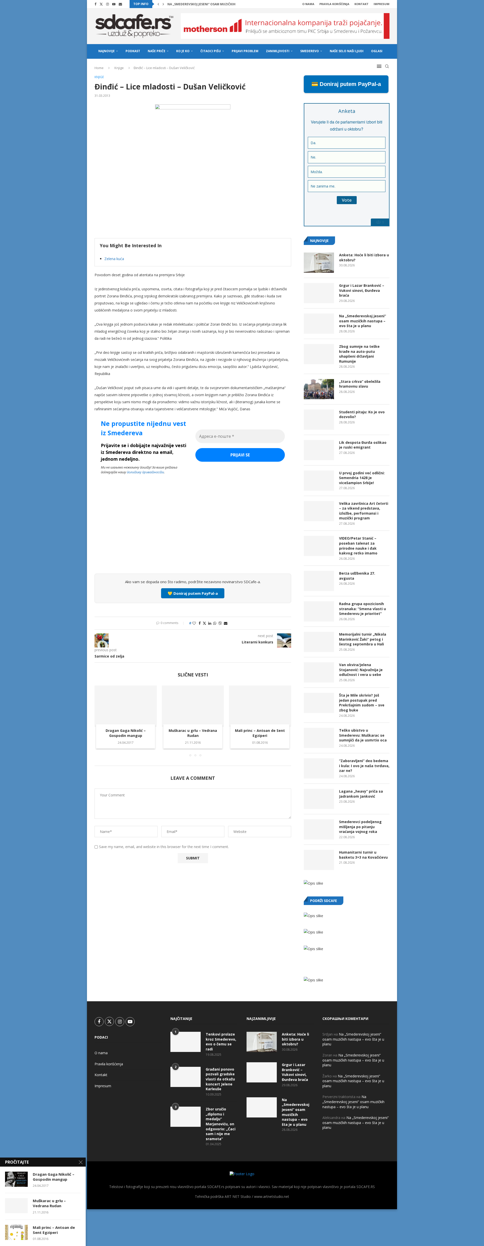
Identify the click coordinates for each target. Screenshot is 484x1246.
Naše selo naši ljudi (347, 51)
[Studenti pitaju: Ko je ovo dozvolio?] (319, 420)
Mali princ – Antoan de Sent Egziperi (260, 733)
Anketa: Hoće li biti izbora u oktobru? (364, 257)
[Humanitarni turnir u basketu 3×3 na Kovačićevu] (319, 860)
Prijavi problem (245, 51)
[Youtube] (113, 4)
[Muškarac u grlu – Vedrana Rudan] (193, 706)
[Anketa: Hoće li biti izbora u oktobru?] (319, 263)
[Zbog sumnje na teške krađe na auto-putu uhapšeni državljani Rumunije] (319, 354)
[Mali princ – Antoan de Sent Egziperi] (260, 706)
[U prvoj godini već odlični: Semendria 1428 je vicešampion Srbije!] (319, 481)
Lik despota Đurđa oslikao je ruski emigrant (362, 445)
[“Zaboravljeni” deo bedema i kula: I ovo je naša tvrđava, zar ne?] (319, 768)
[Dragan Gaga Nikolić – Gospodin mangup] (126, 706)
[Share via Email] (225, 623)
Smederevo (309, 51)
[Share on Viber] (220, 623)
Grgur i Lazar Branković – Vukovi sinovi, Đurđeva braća (361, 290)
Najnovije (106, 51)
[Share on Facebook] (200, 623)
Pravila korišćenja (334, 4)
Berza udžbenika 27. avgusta (357, 576)
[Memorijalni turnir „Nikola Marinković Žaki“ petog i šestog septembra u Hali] (319, 642)
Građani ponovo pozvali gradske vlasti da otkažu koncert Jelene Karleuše (220, 1079)
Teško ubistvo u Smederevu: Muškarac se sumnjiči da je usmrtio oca (363, 735)
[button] (158, 4)
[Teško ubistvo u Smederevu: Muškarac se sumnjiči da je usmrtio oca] (319, 738)
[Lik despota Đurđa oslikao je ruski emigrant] (319, 450)
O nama (308, 4)
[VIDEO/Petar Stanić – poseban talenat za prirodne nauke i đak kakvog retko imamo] (319, 546)
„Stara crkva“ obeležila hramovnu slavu (359, 384)
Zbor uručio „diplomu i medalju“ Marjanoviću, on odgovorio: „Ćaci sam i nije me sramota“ (220, 1124)
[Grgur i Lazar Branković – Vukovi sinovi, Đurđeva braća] (319, 293)
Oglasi (376, 51)
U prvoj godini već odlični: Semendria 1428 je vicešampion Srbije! (362, 478)
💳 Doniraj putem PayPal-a (346, 84)
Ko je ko (183, 51)
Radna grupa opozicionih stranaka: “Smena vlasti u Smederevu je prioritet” (362, 608)
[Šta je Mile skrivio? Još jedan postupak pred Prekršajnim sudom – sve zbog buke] (319, 703)
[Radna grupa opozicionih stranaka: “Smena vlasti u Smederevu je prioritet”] (319, 611)
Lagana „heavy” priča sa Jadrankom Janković (361, 794)
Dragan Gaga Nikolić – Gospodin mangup (126, 733)
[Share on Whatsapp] (214, 623)
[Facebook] (95, 4)
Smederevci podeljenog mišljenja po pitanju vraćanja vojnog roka (360, 826)
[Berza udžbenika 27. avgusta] (319, 581)
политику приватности (145, 472)
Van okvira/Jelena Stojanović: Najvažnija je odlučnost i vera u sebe (361, 669)
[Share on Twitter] (204, 623)
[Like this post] (194, 623)
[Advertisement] (193, 532)
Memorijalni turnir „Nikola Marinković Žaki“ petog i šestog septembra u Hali (362, 639)
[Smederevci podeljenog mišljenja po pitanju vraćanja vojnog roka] (319, 829)
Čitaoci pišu (210, 51)
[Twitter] (101, 4)
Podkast (133, 51)
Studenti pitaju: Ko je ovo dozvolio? (362, 414)
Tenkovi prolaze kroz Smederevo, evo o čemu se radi (221, 1041)
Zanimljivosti (277, 51)
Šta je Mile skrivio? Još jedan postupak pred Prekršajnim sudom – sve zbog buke (361, 702)
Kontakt (361, 4)
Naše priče (156, 51)
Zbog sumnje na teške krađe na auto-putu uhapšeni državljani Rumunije (359, 354)
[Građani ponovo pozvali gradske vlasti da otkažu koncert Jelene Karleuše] (185, 1077)
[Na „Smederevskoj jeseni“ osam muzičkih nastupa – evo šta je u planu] (319, 324)
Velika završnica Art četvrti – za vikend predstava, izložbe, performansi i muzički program (363, 511)
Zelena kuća (114, 258)
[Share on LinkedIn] (209, 623)
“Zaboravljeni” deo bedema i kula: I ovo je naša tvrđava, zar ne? (364, 765)
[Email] (120, 4)
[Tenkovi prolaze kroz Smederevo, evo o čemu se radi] (185, 1042)
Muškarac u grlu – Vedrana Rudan (193, 733)
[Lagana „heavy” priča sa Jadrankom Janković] (319, 799)
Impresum (381, 4)
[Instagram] (107, 4)
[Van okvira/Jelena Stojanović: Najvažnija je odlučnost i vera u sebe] (319, 672)
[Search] (386, 66)
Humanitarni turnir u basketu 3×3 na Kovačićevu (363, 855)
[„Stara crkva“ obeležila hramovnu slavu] (319, 389)
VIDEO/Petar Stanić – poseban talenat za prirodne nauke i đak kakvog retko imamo (358, 545)
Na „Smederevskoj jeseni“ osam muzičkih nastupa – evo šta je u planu (362, 321)
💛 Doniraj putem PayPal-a (193, 593)
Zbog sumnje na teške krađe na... (195, 4)
